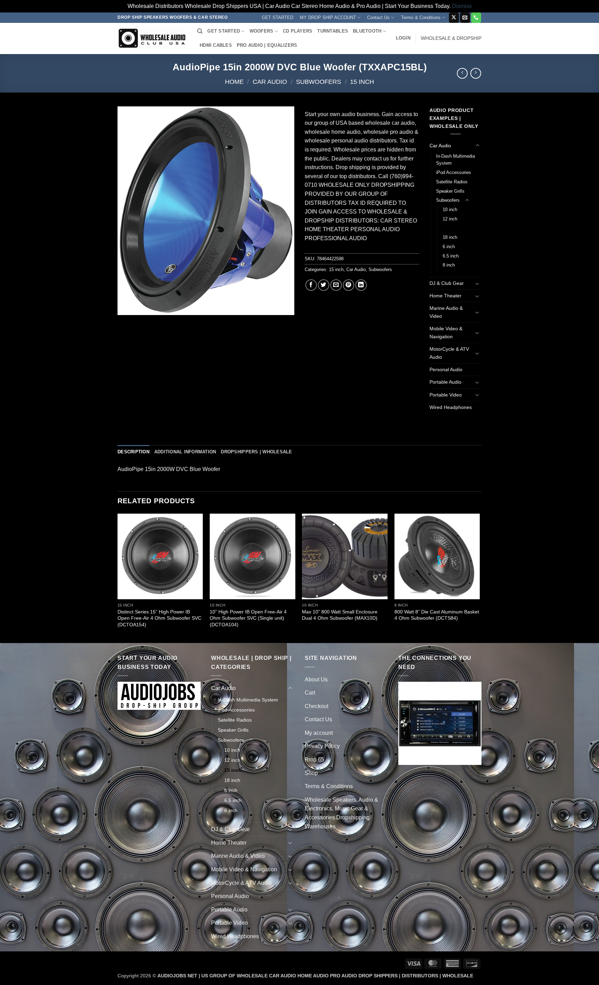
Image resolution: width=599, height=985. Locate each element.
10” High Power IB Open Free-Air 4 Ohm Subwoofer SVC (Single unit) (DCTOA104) (248, 618)
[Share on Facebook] (311, 285)
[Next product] (462, 73)
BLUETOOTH (367, 31)
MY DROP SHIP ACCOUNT (328, 17)
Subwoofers (318, 81)
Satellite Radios (452, 181)
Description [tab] (133, 451)
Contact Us (378, 17)
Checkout (316, 706)
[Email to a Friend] (336, 285)
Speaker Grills (450, 191)
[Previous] (118, 577)
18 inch (450, 237)
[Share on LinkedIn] (361, 285)
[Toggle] (477, 145)
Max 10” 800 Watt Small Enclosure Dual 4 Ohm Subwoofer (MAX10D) (339, 615)
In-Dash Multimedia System (455, 160)
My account (319, 733)
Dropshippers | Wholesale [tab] (256, 451)
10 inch (450, 209)
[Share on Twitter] (323, 285)
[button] (403, 38)
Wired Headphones (450, 407)
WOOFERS (262, 31)
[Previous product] (475, 73)
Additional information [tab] (185, 451)
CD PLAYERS (298, 31)
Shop (311, 773)
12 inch (450, 218)
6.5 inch (451, 256)
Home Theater (445, 295)
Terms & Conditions (421, 17)
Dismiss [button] (462, 6)
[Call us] (476, 17)
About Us (316, 679)
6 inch (449, 246)
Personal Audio (445, 369)
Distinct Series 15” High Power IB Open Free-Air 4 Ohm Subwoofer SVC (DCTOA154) (159, 618)
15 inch (362, 81)
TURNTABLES (332, 31)
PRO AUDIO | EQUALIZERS (267, 45)
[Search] (199, 31)
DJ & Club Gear (446, 283)
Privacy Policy (322, 746)
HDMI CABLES (216, 45)
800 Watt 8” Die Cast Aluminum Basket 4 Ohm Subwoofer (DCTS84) (436, 615)
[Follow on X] (454, 17)
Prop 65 (314, 759)
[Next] (479, 577)
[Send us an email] (465, 17)
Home (234, 81)
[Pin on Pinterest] (348, 285)
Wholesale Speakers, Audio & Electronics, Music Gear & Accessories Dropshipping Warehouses (341, 813)
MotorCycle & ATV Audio (449, 353)
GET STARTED (277, 17)
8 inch (449, 265)
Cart (310, 693)
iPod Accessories (453, 172)
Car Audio (270, 81)
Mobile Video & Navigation (445, 332)
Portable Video (445, 395)
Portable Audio (445, 382)
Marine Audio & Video (446, 312)
